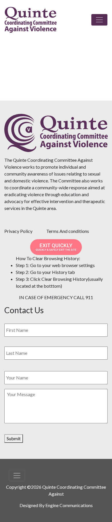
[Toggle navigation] (99, 20)
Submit (14, 438)
